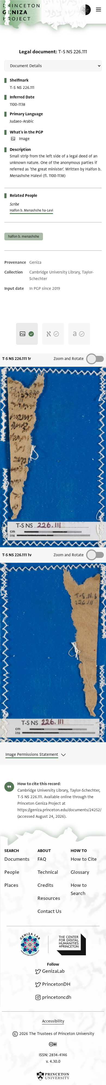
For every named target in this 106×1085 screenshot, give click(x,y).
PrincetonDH (56, 984)
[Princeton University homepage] (53, 1076)
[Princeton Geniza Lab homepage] (34, 944)
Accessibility (53, 1021)
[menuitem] (16, 859)
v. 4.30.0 (53, 1061)
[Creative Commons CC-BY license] (53, 1045)
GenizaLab (53, 971)
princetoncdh (56, 997)
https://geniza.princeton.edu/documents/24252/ (59, 810)
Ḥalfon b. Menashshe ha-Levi (31, 210)
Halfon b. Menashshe (23, 236)
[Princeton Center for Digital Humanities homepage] (71, 944)
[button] (21, 15)
